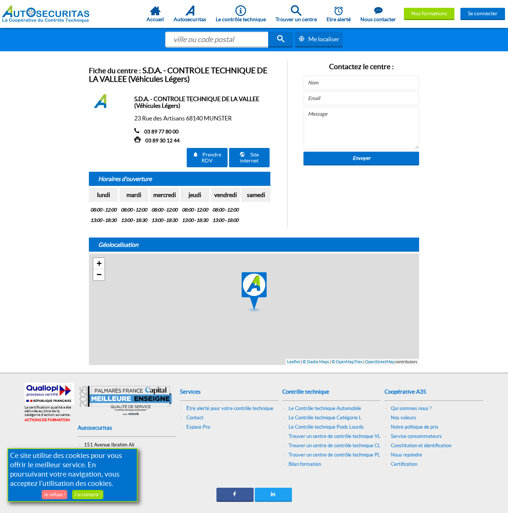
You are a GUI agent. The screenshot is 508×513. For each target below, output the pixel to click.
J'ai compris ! (88, 494)
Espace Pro (198, 427)
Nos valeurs (403, 417)
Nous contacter (378, 19)
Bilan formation (305, 464)
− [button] (99, 274)
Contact (194, 417)
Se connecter (483, 13)
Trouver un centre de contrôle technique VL (334, 436)
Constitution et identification (421, 445)
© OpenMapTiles (347, 361)
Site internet (249, 158)
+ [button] (99, 263)
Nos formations (429, 13)
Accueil (155, 19)
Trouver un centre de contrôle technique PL (334, 455)
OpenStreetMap (380, 361)
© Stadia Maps (316, 361)
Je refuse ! (54, 494)
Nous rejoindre (406, 455)
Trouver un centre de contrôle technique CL (334, 445)
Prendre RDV (212, 158)
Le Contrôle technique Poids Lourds (326, 427)
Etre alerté (339, 19)
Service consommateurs (416, 436)
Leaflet (293, 361)
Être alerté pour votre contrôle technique (229, 408)
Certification (404, 464)
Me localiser (323, 39)
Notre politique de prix (414, 427)
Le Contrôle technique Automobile (325, 408)
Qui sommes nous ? (411, 408)
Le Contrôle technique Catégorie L (325, 417)
